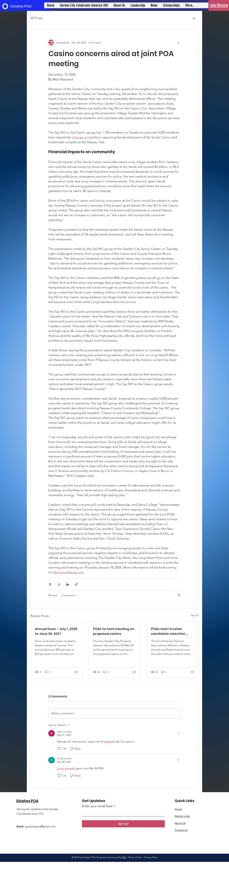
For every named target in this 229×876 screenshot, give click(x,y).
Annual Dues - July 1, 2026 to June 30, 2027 (56, 631)
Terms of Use (134, 857)
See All (195, 615)
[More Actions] (178, 733)
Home (178, 809)
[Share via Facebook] (50, 584)
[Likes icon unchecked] (59, 749)
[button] (194, 18)
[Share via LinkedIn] (67, 584)
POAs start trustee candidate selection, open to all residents (168, 631)
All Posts (36, 18)
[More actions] (178, 42)
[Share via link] (76, 584)
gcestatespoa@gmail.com (40, 826)
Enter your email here (97, 806)
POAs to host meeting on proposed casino (113, 631)
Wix (124, 857)
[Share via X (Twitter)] (58, 584)
